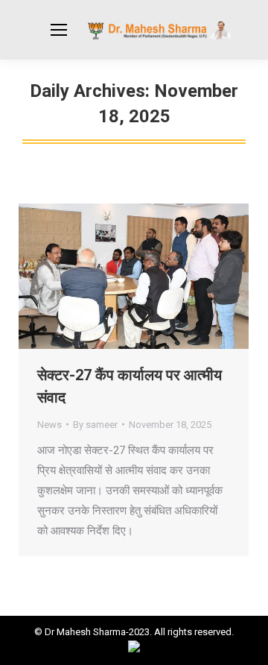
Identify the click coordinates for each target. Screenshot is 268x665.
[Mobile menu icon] (58, 29)
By (95, 424)
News (49, 424)
